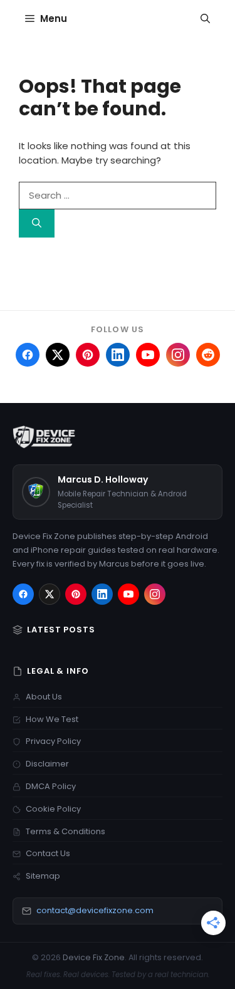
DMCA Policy (51, 786)
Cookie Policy (53, 809)
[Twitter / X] (49, 594)
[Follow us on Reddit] (208, 355)
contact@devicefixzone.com (95, 910)
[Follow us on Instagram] (178, 355)
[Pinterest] (75, 594)
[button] (205, 19)
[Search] (37, 223)
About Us (44, 697)
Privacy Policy (53, 741)
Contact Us (48, 853)
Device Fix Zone (94, 957)
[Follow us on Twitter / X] (58, 355)
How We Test (52, 719)
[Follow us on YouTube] (148, 355)
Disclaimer (47, 764)
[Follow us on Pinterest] (88, 355)
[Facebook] (23, 594)
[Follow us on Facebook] (27, 355)
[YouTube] (128, 594)
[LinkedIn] (102, 594)
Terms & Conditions (65, 831)
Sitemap (43, 876)
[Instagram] (154, 594)
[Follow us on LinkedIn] (118, 355)
